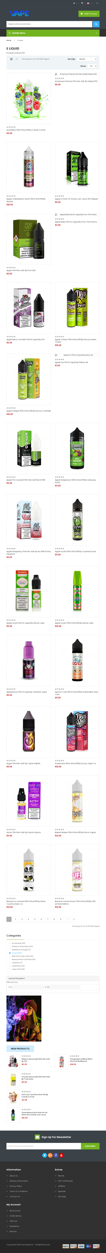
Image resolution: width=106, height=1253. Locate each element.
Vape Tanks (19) (18, 969)
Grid (11, 59)
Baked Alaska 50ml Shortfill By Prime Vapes (75, 832)
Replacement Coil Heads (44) (23, 959)
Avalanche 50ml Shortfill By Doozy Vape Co (75, 763)
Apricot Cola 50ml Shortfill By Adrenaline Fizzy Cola (76, 693)
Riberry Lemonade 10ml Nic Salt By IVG (36, 1060)
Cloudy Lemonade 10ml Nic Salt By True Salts (36, 1078)
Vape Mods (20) (18, 966)
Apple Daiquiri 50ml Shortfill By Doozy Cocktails (28, 411)
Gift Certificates (65, 1181)
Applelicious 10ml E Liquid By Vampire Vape (26, 692)
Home (8, 40)
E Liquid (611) (17, 953)
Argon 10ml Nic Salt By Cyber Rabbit (23, 763)
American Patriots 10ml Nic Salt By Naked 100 (76, 81)
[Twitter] (44, 1155)
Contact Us (15, 1196)
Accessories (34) (18, 943)
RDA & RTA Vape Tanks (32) (22, 956)
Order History (15, 1216)
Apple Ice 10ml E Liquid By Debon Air (71, 362)
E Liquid (20, 40)
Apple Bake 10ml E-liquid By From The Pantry (76, 222)
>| (73, 919)
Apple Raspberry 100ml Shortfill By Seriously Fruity (75, 481)
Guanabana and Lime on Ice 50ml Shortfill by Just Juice (34, 1113)
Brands (61, 1175)
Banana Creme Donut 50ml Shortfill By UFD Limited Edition (75, 902)
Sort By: (71, 59)
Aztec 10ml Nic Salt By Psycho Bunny (23, 832)
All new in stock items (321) (22, 946)
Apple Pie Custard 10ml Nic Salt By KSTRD (25, 480)
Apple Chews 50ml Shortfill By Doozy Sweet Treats (75, 340)
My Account (15, 1210)
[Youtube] (61, 1155)
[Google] (50, 1155)
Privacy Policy (16, 1186)
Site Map (62, 1196)
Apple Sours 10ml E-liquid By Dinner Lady (25, 623)
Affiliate (61, 1186)
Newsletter (14, 1226)
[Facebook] (55, 1155)
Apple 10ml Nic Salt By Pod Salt (21, 270)
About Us (14, 1175)
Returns (13, 1231)
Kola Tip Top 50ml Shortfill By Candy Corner (35, 1096)
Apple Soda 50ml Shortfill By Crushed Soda (75, 551)
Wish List (13, 1221)
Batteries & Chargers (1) (21, 950)
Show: (83, 66)
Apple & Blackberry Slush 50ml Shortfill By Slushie (25, 200)
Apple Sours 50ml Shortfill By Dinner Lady (74, 623)
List (16, 59)
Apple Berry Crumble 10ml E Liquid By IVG (25, 339)
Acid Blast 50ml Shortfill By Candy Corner (26, 130)
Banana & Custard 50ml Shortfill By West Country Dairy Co (26, 902)
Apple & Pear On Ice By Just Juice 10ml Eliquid (76, 199)
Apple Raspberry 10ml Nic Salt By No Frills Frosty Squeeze (28, 552)
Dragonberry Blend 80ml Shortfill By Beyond (81, 1060)
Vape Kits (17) (17, 963)
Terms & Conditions (19, 1191)
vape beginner (27, 1244)
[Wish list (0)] (82, 3)
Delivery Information (19, 1181)
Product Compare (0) (15, 53)
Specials (62, 1191)
